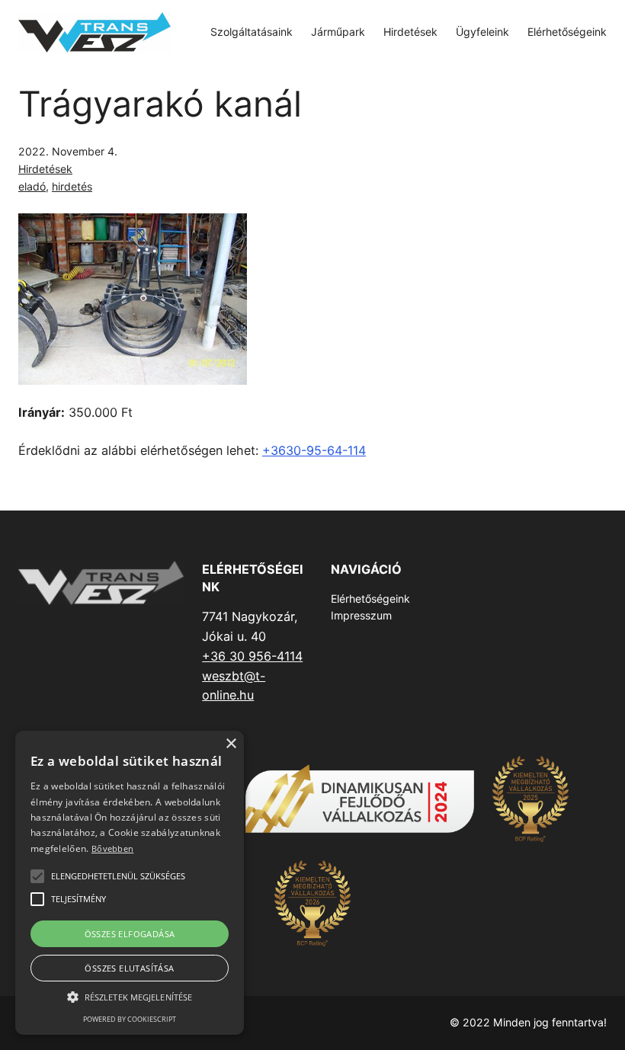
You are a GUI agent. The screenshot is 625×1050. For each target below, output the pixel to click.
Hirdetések (45, 168)
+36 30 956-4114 (252, 656)
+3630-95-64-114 (314, 450)
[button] (129, 996)
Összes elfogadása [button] (130, 934)
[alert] (129, 883)
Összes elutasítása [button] (129, 968)
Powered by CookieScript (129, 1019)
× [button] (230, 744)
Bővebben (112, 848)
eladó (32, 186)
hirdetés (72, 186)
